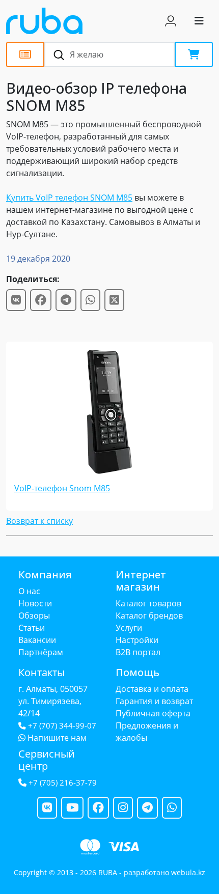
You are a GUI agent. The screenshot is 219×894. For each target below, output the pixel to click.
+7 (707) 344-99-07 (62, 726)
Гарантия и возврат (154, 701)
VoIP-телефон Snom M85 (62, 488)
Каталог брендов (149, 615)
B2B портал (138, 652)
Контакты (41, 672)
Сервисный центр (46, 760)
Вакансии (37, 640)
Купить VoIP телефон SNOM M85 (69, 197)
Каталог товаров (148, 603)
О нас (29, 591)
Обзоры (34, 615)
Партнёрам (40, 652)
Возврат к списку (39, 520)
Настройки (137, 640)
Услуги (129, 627)
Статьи (31, 627)
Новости (35, 603)
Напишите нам (56, 737)
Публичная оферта (153, 713)
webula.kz (188, 872)
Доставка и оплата (152, 688)
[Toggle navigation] (199, 21)
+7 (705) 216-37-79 (63, 783)
